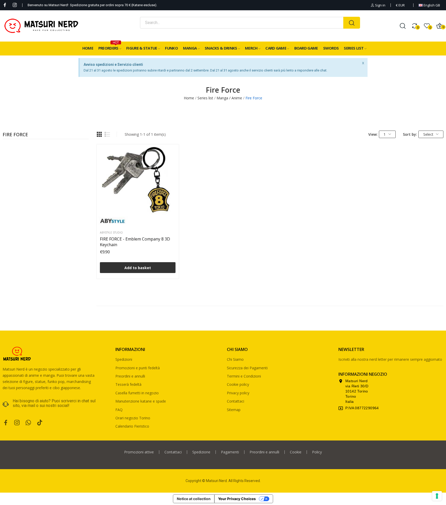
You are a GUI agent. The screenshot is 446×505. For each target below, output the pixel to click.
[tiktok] (40, 423)
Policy (317, 452)
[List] (107, 134)
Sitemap (234, 409)
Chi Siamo (235, 359)
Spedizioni (123, 359)
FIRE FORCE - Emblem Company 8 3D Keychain (135, 241)
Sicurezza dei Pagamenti (247, 367)
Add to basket (137, 267)
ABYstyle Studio (111, 232)
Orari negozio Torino (132, 417)
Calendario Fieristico (132, 426)
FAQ (119, 409)
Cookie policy (238, 384)
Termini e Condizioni (244, 376)
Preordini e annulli (130, 376)
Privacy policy (238, 392)
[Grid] (99, 134)
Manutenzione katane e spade (140, 401)
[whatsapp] (28, 423)
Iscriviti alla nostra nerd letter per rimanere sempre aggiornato (390, 359)
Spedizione (201, 452)
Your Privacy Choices (237, 498)
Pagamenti (230, 452)
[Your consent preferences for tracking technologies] (437, 496)
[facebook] (5, 5)
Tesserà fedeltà (128, 384)
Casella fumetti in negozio (137, 392)
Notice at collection (194, 498)
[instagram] (14, 5)
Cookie (295, 452)
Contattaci (235, 401)
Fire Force (15, 135)
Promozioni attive (139, 452)
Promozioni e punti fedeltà (137, 367)
